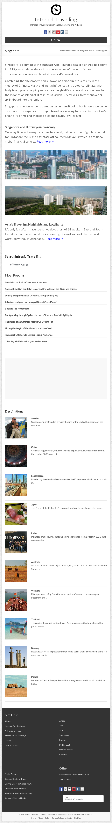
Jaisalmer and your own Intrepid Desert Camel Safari (31, 302)
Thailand (35, 619)
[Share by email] (66, 32)
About (8, 721)
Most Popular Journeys (15, 735)
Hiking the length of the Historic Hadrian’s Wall (28, 328)
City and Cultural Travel (15, 779)
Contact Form (11, 745)
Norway (35, 648)
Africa (62, 721)
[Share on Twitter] (49, 32)
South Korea (37, 475)
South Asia (64, 735)
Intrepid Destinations (15, 726)
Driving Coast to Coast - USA (18, 783)
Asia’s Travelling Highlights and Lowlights (34, 224)
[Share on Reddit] (54, 32)
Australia (35, 561)
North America (66, 749)
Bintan (41, 94)
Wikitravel (74, 115)
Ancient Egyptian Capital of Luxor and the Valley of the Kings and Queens (41, 288)
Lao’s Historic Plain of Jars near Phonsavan (26, 282)
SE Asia (62, 730)
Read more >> (45, 141)
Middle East (64, 745)
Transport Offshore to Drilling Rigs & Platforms (28, 334)
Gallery (8, 740)
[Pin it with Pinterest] (58, 32)
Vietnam (35, 590)
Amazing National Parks (15, 798)
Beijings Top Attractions (17, 308)
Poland (34, 676)
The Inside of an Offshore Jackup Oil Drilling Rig (29, 321)
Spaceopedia (65, 779)
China (34, 447)
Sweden (35, 418)
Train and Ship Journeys (16, 788)
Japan (34, 504)
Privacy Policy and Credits (62, 818)
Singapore (11, 106)
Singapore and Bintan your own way (30, 127)
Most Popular (14, 275)
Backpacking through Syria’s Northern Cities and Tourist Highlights (38, 315)
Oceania (63, 754)
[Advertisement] (56, 378)
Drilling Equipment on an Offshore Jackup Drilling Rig (31, 295)
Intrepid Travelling (56, 19)
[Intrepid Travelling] (56, 5)
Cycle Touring (11, 774)
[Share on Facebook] (45, 32)
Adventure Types (13, 731)
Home (33, 818)
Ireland (34, 533)
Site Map (77, 818)
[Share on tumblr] (62, 32)
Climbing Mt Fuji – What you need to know (26, 341)
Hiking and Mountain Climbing (18, 793)
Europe (62, 740)
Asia (61, 725)
